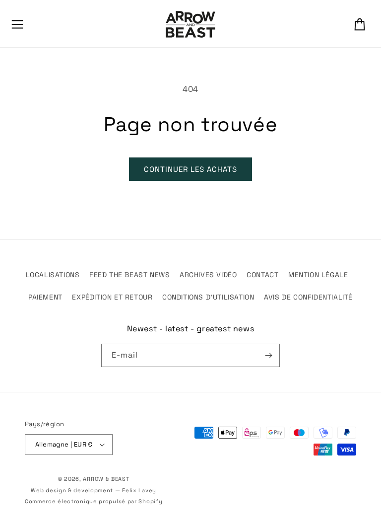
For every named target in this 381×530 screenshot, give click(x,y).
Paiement (45, 297)
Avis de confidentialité (308, 297)
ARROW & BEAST (106, 478)
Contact (262, 274)
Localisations (53, 274)
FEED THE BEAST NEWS (129, 274)
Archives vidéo (208, 274)
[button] (17, 24)
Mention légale (318, 274)
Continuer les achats (190, 169)
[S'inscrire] (268, 355)
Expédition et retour (112, 297)
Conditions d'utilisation (208, 297)
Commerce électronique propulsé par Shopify (93, 501)
